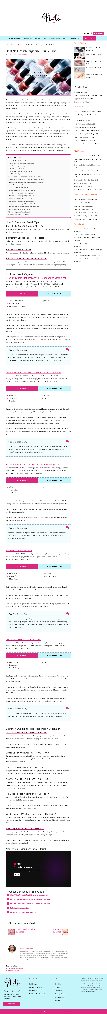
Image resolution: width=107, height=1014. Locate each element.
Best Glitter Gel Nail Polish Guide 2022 (86, 156)
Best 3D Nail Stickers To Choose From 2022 (88, 190)
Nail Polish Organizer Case (19, 550)
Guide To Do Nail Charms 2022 (84, 186)
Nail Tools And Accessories (16, 45)
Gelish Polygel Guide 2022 (82, 183)
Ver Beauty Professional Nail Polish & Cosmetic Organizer (33, 372)
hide (20, 157)
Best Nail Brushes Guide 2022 (83, 209)
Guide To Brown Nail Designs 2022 (85, 124)
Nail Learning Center (35, 987)
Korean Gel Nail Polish (81, 102)
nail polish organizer (13, 970)
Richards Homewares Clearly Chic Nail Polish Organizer (33, 464)
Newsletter (58, 990)
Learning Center (75, 38)
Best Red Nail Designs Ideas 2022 (84, 137)
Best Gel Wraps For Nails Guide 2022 (86, 213)
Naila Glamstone (26, 948)
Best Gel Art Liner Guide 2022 (83, 206)
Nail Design (28, 38)
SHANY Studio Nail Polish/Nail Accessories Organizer (36, 277)
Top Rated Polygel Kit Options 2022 (85, 127)
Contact (57, 987)
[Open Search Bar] (98, 38)
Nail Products (40, 38)
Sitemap (57, 1000)
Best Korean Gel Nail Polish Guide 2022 (86, 171)
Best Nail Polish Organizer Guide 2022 (86, 216)
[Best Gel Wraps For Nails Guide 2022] (79, 76)
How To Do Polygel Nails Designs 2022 (86, 134)
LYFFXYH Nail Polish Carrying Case (23, 639)
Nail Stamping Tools (80, 92)
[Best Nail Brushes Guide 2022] (79, 70)
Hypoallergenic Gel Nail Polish (83, 99)
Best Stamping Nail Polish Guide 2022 (86, 180)
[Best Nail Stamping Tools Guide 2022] (79, 50)
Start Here (58, 984)
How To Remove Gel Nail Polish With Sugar (88, 95)
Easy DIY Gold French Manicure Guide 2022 (88, 111)
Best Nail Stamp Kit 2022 (94, 54)
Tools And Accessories (57, 38)
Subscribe (11, 1003)
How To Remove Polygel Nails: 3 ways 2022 (88, 255)
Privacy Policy (59, 997)
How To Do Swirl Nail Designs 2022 (85, 140)
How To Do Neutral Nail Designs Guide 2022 (88, 130)
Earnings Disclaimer (61, 994)
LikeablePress (68, 1011)
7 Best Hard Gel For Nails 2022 (84, 121)
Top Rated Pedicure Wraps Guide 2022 (86, 219)
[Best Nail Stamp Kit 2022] (79, 56)
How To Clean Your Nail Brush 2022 (85, 235)
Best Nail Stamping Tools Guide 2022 (86, 199)
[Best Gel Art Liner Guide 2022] (79, 63)
